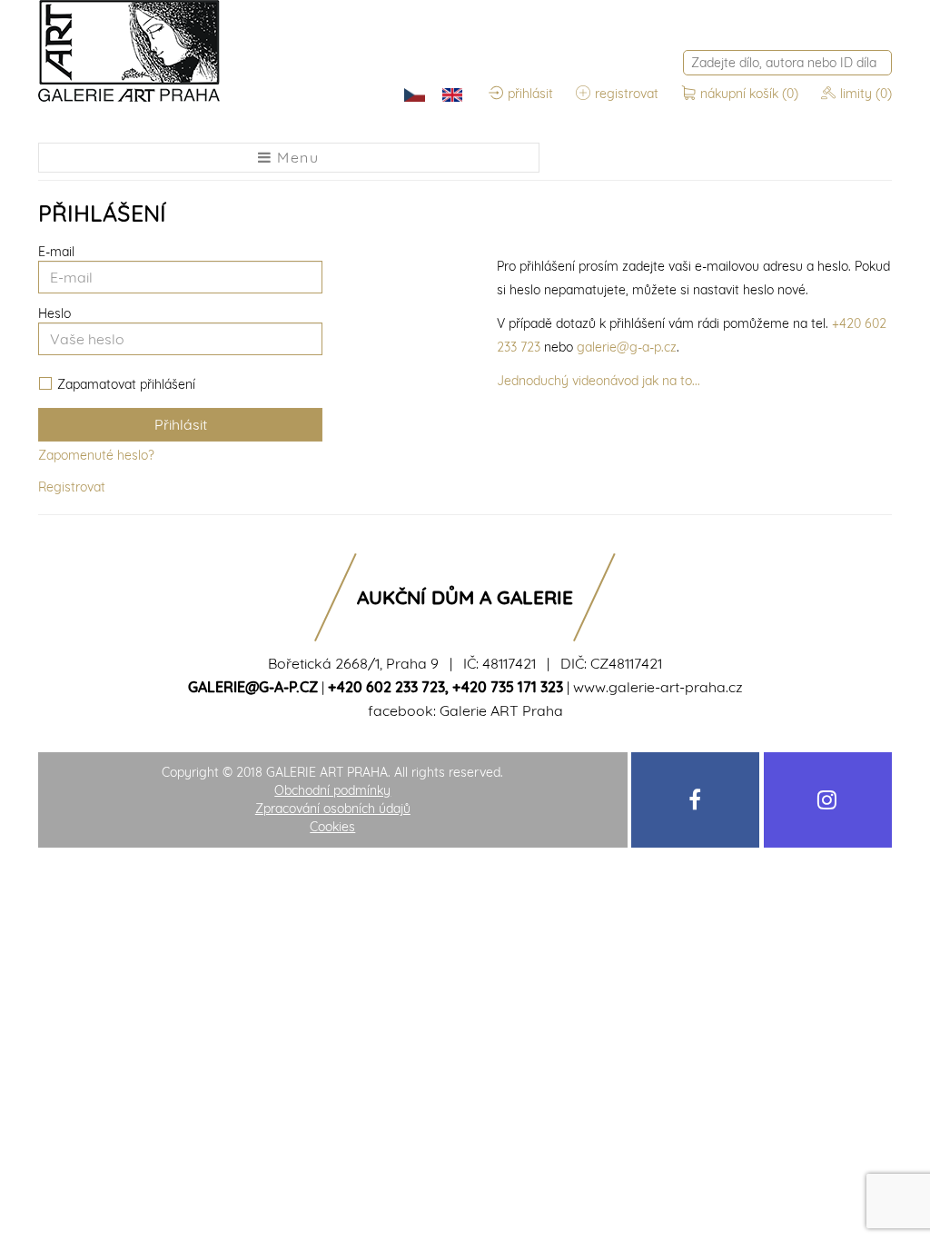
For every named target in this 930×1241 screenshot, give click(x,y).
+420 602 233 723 (386, 687)
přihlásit (530, 93)
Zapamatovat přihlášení (126, 384)
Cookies (332, 827)
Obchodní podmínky (332, 790)
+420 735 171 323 (507, 687)
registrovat (626, 93)
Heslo (54, 313)
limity (866, 93)
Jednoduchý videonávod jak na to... (598, 380)
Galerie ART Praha (501, 710)
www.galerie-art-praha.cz (658, 687)
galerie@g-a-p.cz (627, 347)
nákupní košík (749, 93)
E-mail (56, 251)
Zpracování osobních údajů (333, 808)
